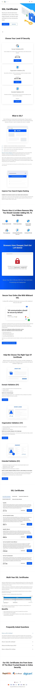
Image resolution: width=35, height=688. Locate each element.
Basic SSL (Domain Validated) (7, 152)
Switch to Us (5, 24)
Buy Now (29, 510)
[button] (17, 633)
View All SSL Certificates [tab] (7, 496)
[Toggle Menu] (2, 1)
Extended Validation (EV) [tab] (7, 499)
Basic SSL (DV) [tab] (14, 496)
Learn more (14, 24)
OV (6, 153)
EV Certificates (10, 153)
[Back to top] (20, 682)
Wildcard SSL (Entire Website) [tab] (17, 499)
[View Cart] (30, 1)
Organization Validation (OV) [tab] (23, 496)
